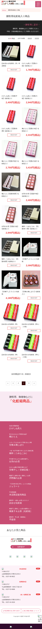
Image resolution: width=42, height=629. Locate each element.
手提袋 (17, 518)
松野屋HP (21, 547)
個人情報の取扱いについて (31, 610)
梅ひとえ (18, 435)
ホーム (4, 10)
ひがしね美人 (15, 427)
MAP (38, 568)
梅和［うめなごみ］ (21, 452)
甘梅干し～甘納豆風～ (19, 468)
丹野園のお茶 (19, 477)
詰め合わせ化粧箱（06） (10, 324)
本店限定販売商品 (17, 493)
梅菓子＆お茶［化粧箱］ (20, 510)
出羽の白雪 (19, 460)
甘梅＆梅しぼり (20, 444)
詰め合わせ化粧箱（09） (10, 355)
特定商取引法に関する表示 (12, 610)
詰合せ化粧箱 (19, 502)
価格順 (30, 38)
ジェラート (20, 485)
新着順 (37, 38)
